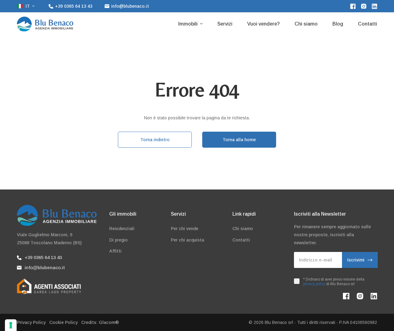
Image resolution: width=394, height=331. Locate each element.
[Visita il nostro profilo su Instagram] (363, 6)
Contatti (367, 23)
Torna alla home (239, 139)
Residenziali (122, 228)
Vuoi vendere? (263, 23)
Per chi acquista (187, 239)
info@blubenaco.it (45, 267)
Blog (337, 23)
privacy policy (314, 284)
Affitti (115, 251)
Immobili (188, 23)
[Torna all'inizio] (377, 314)
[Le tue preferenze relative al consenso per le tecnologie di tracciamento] (11, 325)
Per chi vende (184, 228)
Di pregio (118, 239)
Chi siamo (306, 23)
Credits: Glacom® (100, 322)
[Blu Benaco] (45, 24)
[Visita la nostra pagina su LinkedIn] (374, 6)
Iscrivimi (355, 259)
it (27, 6)
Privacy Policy (31, 322)
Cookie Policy (63, 322)
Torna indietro (155, 139)
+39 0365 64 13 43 (43, 257)
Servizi (224, 23)
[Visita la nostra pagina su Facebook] (353, 6)
